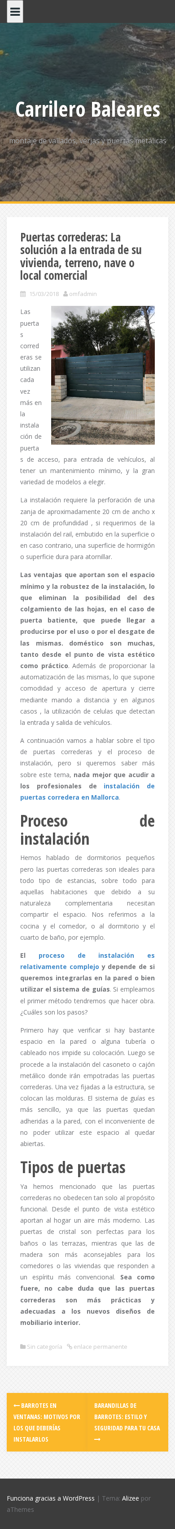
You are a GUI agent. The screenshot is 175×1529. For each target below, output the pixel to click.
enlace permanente (99, 1346)
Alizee (130, 1498)
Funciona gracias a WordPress (51, 1498)
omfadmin (83, 294)
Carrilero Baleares (87, 109)
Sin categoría (44, 1346)
